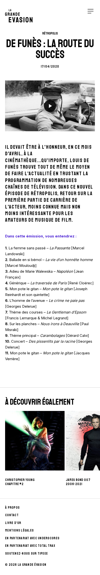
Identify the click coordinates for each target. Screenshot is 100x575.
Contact (12, 515)
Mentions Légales (19, 530)
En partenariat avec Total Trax (30, 546)
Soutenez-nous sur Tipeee (26, 553)
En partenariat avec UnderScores (32, 538)
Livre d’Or (13, 523)
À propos (12, 507)
